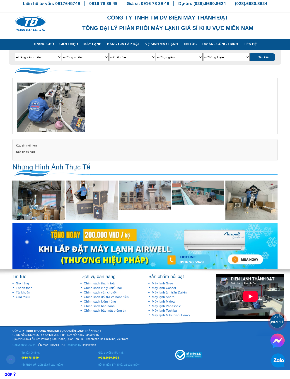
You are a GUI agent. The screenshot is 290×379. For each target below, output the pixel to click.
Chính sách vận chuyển (101, 292)
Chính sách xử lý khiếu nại (103, 288)
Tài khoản (23, 292)
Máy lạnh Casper (164, 288)
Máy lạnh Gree (162, 283)
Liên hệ (250, 44)
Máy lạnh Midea (163, 301)
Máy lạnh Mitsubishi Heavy (171, 315)
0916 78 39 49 (103, 3)
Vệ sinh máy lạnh (161, 44)
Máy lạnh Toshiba (164, 310)
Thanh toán (24, 288)
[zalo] (277, 340)
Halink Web (89, 345)
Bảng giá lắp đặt (123, 44)
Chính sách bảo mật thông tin (105, 310)
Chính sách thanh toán (100, 283)
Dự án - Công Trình (220, 44)
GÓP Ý (10, 375)
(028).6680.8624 (209, 3)
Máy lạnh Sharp (163, 297)
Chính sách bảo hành (99, 306)
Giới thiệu (68, 44)
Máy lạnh (92, 44)
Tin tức (190, 44)
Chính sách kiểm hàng (100, 301)
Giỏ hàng (22, 283)
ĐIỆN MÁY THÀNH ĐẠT (50, 345)
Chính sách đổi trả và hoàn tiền (106, 297)
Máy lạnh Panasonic (166, 306)
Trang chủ (43, 44)
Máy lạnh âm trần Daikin (169, 292)
